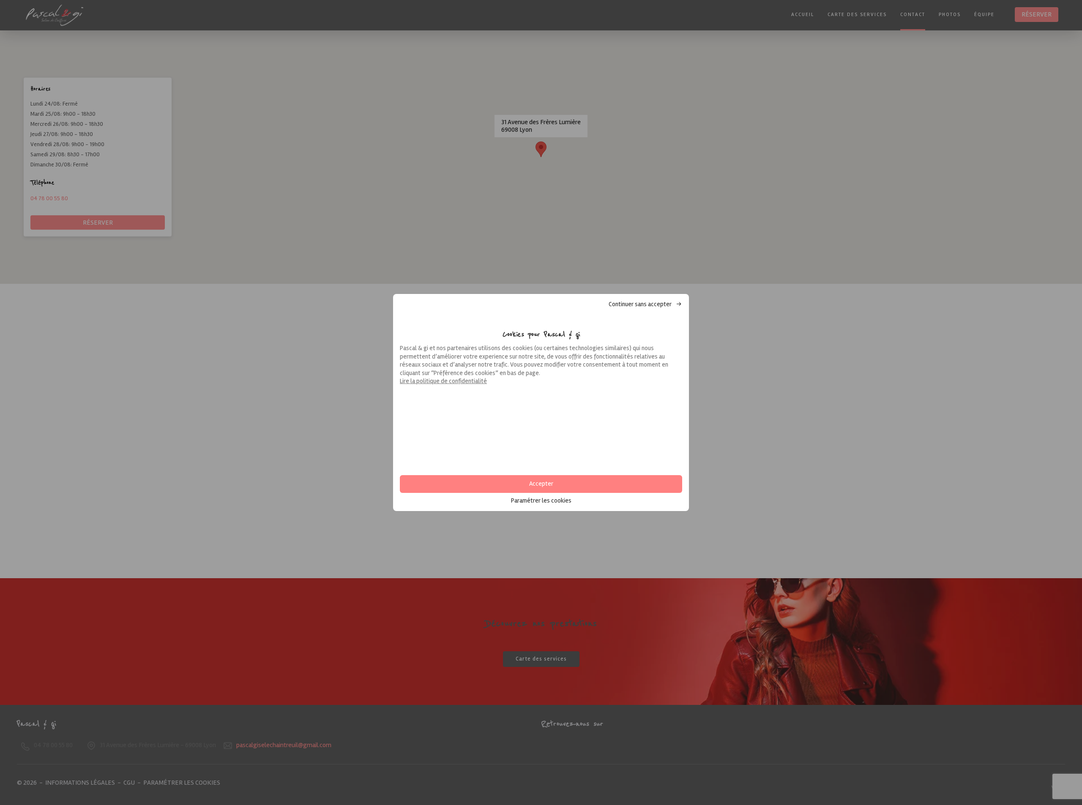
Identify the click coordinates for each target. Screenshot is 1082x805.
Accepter (541, 483)
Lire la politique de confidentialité (443, 381)
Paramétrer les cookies (541, 500)
